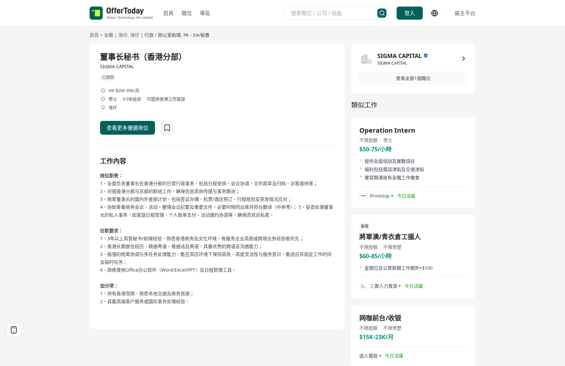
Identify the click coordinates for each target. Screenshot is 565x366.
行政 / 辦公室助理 (163, 35)
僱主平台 (464, 13)
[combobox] (334, 13)
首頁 (168, 13)
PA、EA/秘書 (196, 35)
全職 (108, 35)
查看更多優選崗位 (127, 127)
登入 (409, 13)
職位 (186, 13)
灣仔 (123, 35)
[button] (413, 78)
